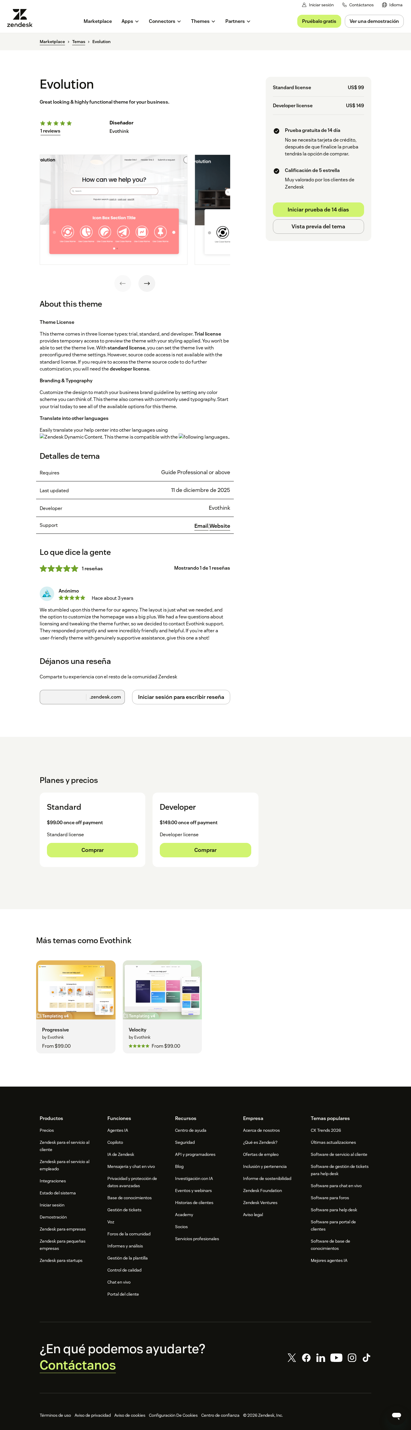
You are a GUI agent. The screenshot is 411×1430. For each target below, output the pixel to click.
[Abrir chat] (396, 1415)
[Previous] (122, 283)
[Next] (146, 283)
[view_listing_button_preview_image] (113, 210)
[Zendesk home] (22, 18)
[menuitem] (392, 5)
